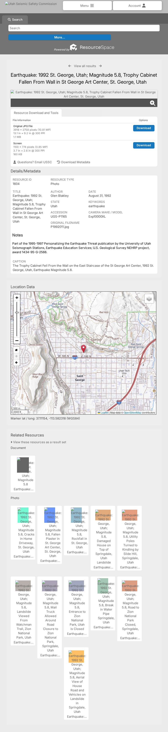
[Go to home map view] (16, 350)
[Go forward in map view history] (16, 356)
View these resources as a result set (39, 442)
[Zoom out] (17, 340)
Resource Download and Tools (36, 113)
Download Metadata (75, 162)
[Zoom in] (17, 298)
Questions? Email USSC (34, 162)
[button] (83, 349)
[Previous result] (70, 65)
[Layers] (149, 298)
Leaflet (104, 412)
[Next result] (100, 65)
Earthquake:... (24, 489)
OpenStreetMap (132, 412)
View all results (85, 66)
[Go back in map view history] (16, 363)
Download (144, 128)
